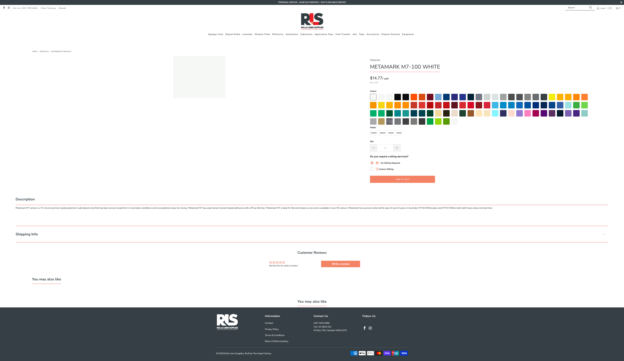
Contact (269, 323)
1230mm (374, 133)
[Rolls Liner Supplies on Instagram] (8, 8)
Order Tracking (48, 8)
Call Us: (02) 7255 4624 (25, 8)
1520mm (382, 133)
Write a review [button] (340, 263)
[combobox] (580, 7)
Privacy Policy (272, 329)
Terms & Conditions (275, 335)
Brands (62, 8)
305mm (391, 133)
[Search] (591, 7)
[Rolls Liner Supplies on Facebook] (3, 8)
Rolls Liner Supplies (234, 353)
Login (603, 8)
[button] (215, 34)
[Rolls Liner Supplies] (312, 22)
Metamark (375, 60)
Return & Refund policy (276, 341)
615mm (398, 133)
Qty (372, 141)
